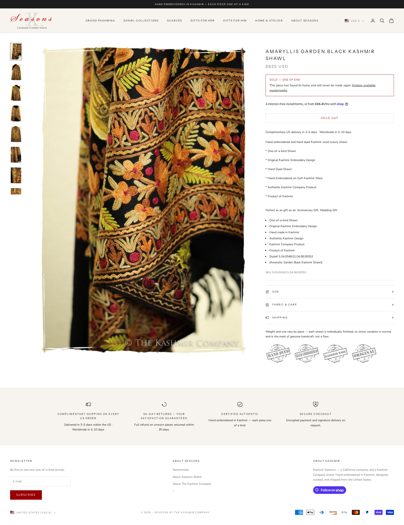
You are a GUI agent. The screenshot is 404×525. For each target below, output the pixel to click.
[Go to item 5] (16, 134)
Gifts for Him (235, 20)
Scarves (174, 20)
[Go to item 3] (16, 92)
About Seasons (304, 20)
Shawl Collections (141, 20)
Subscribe (26, 495)
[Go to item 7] (16, 175)
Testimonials (181, 470)
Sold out (330, 118)
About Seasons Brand (187, 477)
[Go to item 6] (16, 154)
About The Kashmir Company (192, 484)
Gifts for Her (202, 20)
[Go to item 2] (16, 72)
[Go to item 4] (16, 113)
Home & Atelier (269, 20)
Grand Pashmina (100, 20)
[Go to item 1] (16, 51)
